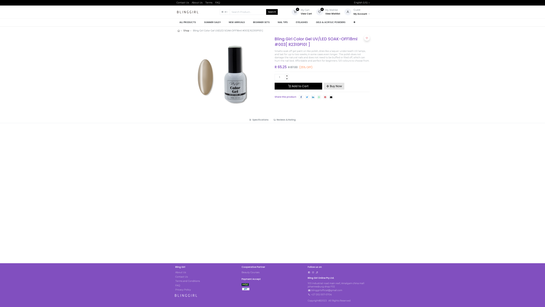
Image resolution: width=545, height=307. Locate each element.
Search (272, 12)
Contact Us (182, 2)
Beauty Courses (250, 272)
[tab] (259, 119)
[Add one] (287, 75)
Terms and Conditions (187, 281)
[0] (295, 11)
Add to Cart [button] (300, 86)
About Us (197, 2)
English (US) (361, 2)
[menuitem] (188, 22)
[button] (225, 12)
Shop (186, 30)
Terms (208, 2)
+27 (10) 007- (318, 294)
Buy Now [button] (335, 86)
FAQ (217, 2)
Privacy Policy (183, 289)
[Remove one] (287, 78)
